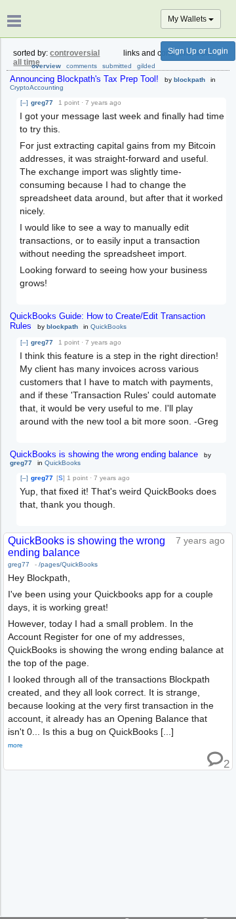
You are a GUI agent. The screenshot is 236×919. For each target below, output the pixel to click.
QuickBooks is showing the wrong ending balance (104, 454)
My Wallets (188, 19)
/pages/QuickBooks (68, 564)
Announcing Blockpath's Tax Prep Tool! (84, 79)
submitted (117, 65)
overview (46, 65)
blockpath (189, 79)
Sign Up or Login (198, 51)
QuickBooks (108, 326)
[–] (24, 102)
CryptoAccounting (37, 87)
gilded (146, 65)
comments (81, 65)
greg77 (42, 102)
